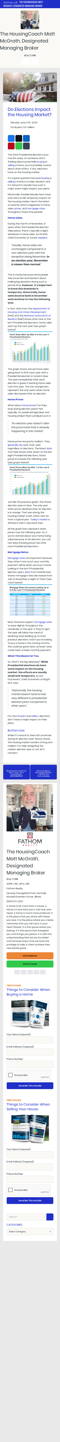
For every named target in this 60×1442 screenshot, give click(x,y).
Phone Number (15, 1059)
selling (11, 165)
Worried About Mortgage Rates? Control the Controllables (43, 773)
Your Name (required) (19, 1034)
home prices (29, 405)
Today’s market (39, 519)
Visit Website (30, 955)
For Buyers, (17, 127)
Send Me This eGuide (30, 1085)
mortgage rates (36, 208)
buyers (22, 716)
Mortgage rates (16, 558)
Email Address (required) (20, 1046)
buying (41, 161)
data (49, 448)
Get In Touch (30, 964)
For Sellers (29, 127)
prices (17, 208)
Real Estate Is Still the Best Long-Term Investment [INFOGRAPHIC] (16, 773)
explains (42, 237)
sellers (34, 716)
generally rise (15, 445)
